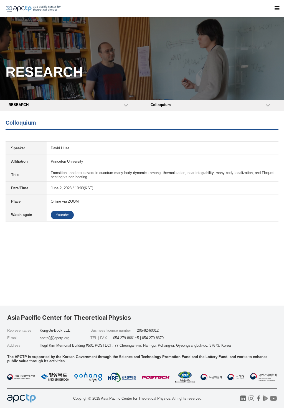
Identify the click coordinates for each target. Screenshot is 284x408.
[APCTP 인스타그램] (251, 398)
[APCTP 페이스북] (258, 398)
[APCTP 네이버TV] (265, 398)
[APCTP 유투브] (273, 398)
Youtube (62, 215)
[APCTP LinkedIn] (243, 398)
